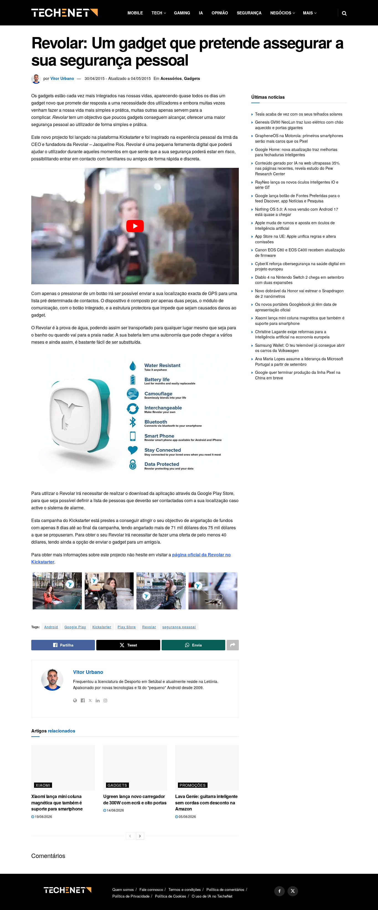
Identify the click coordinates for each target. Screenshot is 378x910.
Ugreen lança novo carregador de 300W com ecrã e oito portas (134, 799)
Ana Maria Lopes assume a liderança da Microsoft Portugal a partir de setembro (299, 361)
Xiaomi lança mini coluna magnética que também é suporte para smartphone (57, 802)
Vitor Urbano (62, 78)
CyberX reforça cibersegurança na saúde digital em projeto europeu (300, 266)
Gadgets (192, 78)
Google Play (75, 626)
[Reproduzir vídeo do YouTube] (135, 226)
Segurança (249, 12)
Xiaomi (43, 785)
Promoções (193, 785)
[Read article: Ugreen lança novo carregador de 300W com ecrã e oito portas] (135, 768)
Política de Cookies (170, 896)
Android (51, 626)
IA (201, 12)
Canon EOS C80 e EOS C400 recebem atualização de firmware (300, 252)
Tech (157, 12)
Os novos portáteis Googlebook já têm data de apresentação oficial (296, 306)
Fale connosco (151, 889)
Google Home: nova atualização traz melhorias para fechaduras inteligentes (296, 152)
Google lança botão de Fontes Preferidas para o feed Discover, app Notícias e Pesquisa (297, 198)
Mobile (135, 12)
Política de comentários (225, 889)
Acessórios (171, 78)
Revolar (149, 626)
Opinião (220, 12)
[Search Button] (344, 13)
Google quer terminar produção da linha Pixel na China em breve (297, 374)
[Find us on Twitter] (293, 891)
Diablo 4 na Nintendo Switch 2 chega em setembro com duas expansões (299, 279)
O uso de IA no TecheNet (212, 896)
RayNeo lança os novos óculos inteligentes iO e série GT (296, 184)
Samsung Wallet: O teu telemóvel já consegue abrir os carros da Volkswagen (300, 347)
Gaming (182, 12)
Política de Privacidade (130, 896)
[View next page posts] (140, 836)
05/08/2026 (187, 816)
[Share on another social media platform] (233, 645)
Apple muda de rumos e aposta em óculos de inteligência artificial (295, 225)
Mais (308, 12)
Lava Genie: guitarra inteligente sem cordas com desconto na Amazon (206, 802)
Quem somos (123, 889)
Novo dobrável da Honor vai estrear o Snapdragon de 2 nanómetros (299, 293)
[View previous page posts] (130, 836)
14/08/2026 (115, 810)
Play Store (127, 626)
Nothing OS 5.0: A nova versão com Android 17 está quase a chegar (296, 211)
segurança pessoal (179, 626)
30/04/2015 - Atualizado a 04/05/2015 (118, 78)
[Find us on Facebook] (279, 891)
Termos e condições (185, 889)
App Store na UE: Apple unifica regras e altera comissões (295, 238)
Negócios (280, 12)
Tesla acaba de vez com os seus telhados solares (298, 114)
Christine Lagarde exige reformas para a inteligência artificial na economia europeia (292, 334)
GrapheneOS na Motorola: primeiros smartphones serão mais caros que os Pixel (299, 138)
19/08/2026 (43, 816)
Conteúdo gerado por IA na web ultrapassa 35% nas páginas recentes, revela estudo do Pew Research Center (297, 168)
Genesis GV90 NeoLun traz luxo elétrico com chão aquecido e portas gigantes (299, 124)
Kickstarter (101, 626)
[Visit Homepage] (64, 13)
